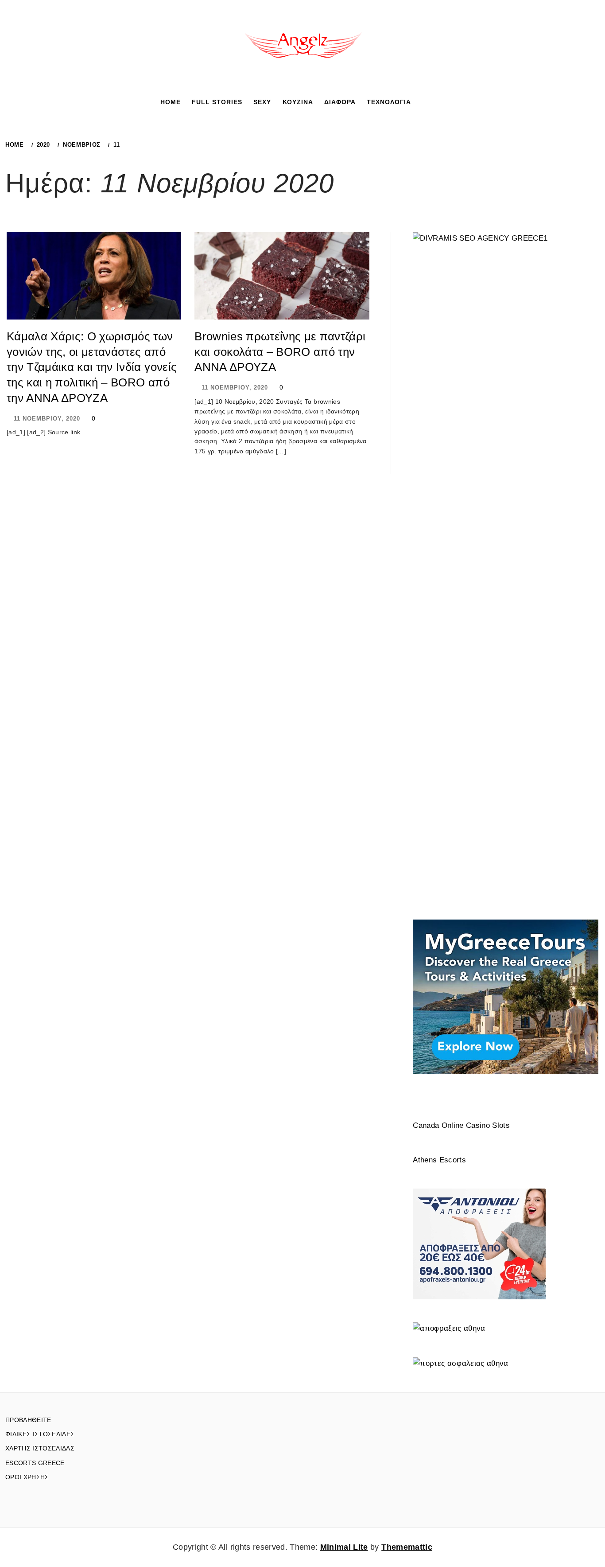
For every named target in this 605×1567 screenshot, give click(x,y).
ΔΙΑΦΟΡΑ (340, 101)
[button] (423, 101)
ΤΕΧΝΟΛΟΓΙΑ (389, 101)
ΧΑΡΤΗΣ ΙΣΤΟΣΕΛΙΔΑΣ (39, 1448)
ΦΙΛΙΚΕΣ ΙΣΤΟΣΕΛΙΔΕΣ (39, 1434)
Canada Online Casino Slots (461, 1125)
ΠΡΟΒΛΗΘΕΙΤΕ (28, 1419)
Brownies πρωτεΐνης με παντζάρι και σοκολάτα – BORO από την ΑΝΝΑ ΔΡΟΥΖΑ (279, 352)
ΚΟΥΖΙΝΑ (298, 101)
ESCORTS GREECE (35, 1462)
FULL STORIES (217, 101)
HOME (170, 101)
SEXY (262, 101)
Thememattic (406, 1547)
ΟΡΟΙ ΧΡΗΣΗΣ (27, 1477)
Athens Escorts (439, 1160)
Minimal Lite (344, 1547)
